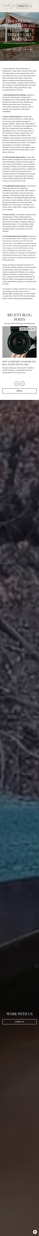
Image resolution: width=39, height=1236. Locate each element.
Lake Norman (6, 71)
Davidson (5, 219)
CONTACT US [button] (22, 6)
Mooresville (24, 217)
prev (16, 383)
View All (19, 391)
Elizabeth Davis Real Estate (23, 298)
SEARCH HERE (7, 293)
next (22, 383)
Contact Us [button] (19, 1022)
